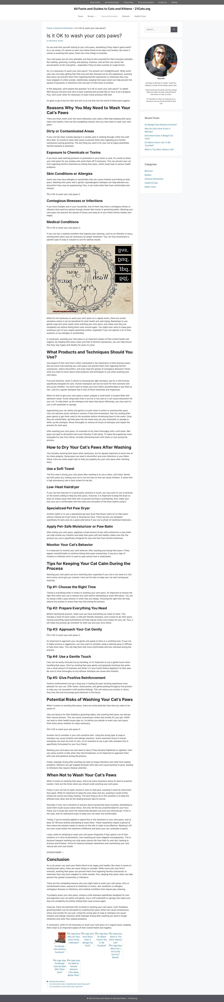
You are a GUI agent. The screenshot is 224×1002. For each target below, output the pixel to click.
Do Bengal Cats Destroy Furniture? (161, 124)
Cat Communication (112, 2)
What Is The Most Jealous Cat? (159, 149)
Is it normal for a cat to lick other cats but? (65, 986)
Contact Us (163, 2)
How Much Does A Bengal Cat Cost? (87, 941)
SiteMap (174, 2)
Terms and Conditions (146, 2)
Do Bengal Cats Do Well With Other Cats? (60, 967)
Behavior (126, 16)
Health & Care (140, 16)
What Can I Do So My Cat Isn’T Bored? (115, 953)
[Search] (174, 29)
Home (80, 16)
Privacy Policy (128, 2)
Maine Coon (150, 187)
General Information (109, 16)
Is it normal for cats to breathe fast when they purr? (69, 984)
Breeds (91, 16)
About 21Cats (95, 2)
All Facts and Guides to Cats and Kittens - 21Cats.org (112, 8)
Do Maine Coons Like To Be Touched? (101, 941)
